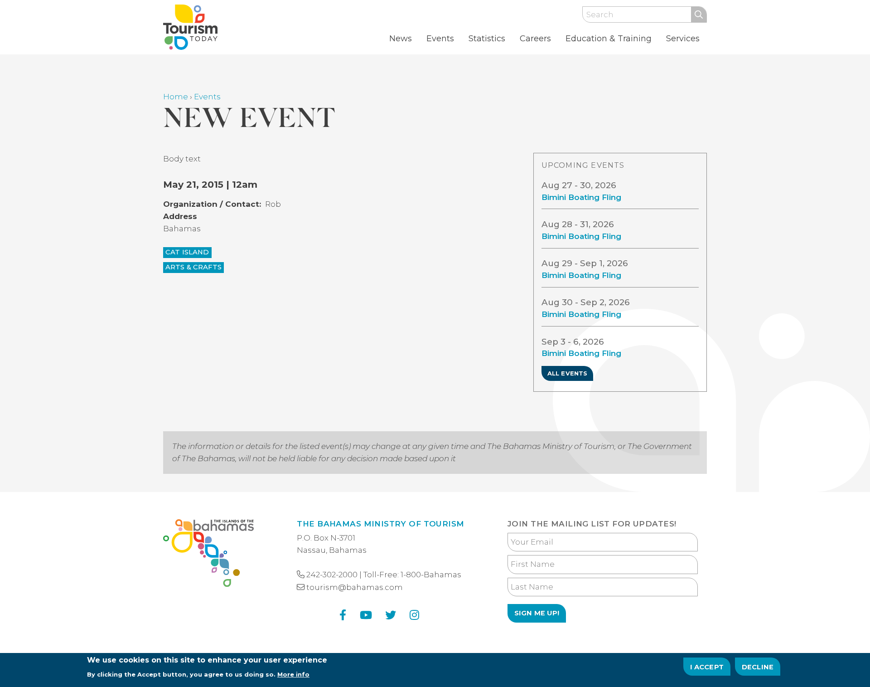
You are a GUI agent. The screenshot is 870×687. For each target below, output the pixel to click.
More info (293, 673)
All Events (567, 373)
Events (440, 39)
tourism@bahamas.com (354, 587)
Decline (757, 667)
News (400, 39)
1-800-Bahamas (431, 574)
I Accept (707, 667)
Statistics (487, 39)
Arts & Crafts (193, 267)
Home (175, 96)
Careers (535, 39)
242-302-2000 (332, 574)
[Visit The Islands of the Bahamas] (208, 554)
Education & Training (609, 39)
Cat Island (187, 252)
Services (683, 39)
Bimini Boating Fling (581, 197)
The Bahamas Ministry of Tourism (380, 523)
